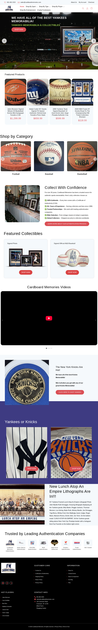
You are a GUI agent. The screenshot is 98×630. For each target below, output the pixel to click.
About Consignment (73, 576)
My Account (82, 2)
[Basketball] (49, 156)
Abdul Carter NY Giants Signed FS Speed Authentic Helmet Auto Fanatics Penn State (37, 112)
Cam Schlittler (6, 600)
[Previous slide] (4, 41)
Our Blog (70, 579)
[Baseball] (16, 156)
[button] (31, 6)
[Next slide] (93, 41)
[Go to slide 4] (51, 348)
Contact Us (38, 570)
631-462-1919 (11, 2)
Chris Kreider (5, 615)
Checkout (91, 2)
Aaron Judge (5, 612)
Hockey (82, 174)
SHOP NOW (19, 41)
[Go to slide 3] (50, 67)
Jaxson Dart (5, 609)
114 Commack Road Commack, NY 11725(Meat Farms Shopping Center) (42, 605)
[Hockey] (82, 156)
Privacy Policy (39, 582)
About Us (74, 2)
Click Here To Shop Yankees (70, 392)
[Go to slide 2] (49, 67)
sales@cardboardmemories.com (30, 2)
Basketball (49, 174)
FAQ (69, 582)
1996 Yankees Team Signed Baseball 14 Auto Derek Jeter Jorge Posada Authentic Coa (60, 112)
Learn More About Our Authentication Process (67, 224)
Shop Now (31, 468)
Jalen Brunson (6, 597)
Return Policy (38, 579)
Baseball (16, 174)
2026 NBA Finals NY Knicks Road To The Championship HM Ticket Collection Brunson (82, 113)
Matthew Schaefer (7, 606)
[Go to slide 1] (47, 67)
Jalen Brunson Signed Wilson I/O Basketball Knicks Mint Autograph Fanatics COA (15, 112)
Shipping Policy (39, 576)
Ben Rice (4, 603)
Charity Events (72, 573)
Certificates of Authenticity (42, 573)
